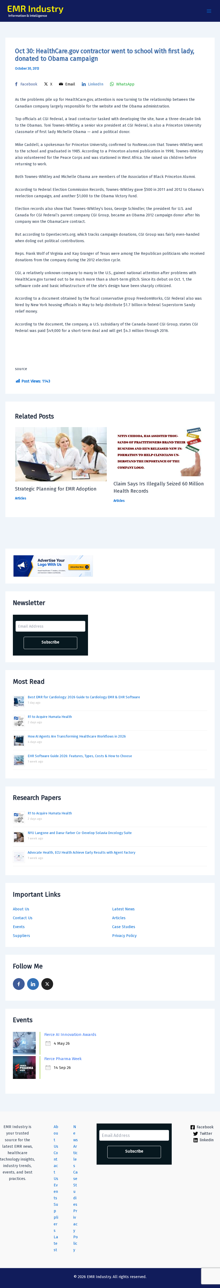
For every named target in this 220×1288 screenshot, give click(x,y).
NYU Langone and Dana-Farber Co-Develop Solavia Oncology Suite (80, 833)
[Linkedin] (33, 984)
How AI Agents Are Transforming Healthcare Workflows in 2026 (77, 736)
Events (19, 926)
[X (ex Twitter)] (47, 984)
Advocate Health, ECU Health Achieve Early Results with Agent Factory (81, 852)
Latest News (123, 909)
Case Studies (123, 926)
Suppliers (21, 935)
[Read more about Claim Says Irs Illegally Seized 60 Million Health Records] (159, 451)
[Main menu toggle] (209, 11)
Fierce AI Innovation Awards (70, 1034)
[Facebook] (19, 984)
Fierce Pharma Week (63, 1058)
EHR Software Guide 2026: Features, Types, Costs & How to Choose (80, 756)
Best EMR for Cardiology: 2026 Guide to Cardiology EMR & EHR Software (84, 697)
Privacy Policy (124, 935)
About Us (21, 909)
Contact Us (22, 917)
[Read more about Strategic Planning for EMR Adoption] (61, 454)
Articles (119, 917)
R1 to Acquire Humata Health (50, 717)
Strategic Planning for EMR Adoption (56, 489)
